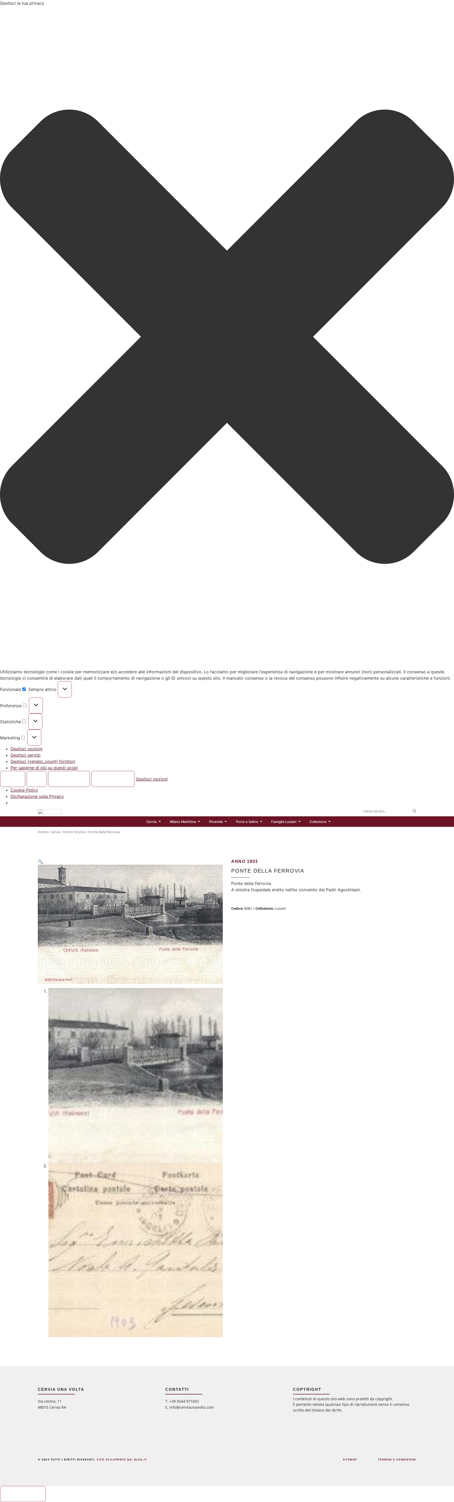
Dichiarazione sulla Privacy (37, 796)
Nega (37, 779)
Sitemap (350, 1459)
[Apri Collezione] (329, 821)
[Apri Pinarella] (226, 821)
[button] (227, 337)
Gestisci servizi (25, 755)
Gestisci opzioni (26, 748)
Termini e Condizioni (397, 1459)
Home (43, 831)
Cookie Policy (24, 790)
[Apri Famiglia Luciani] (299, 821)
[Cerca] (414, 811)
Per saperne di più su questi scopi (44, 767)
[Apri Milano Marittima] (199, 821)
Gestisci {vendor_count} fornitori (43, 761)
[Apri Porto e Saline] (261, 821)
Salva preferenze (113, 779)
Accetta (12, 779)
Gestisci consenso (23, 1494)
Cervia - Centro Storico (67, 831)
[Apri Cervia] (159, 821)
